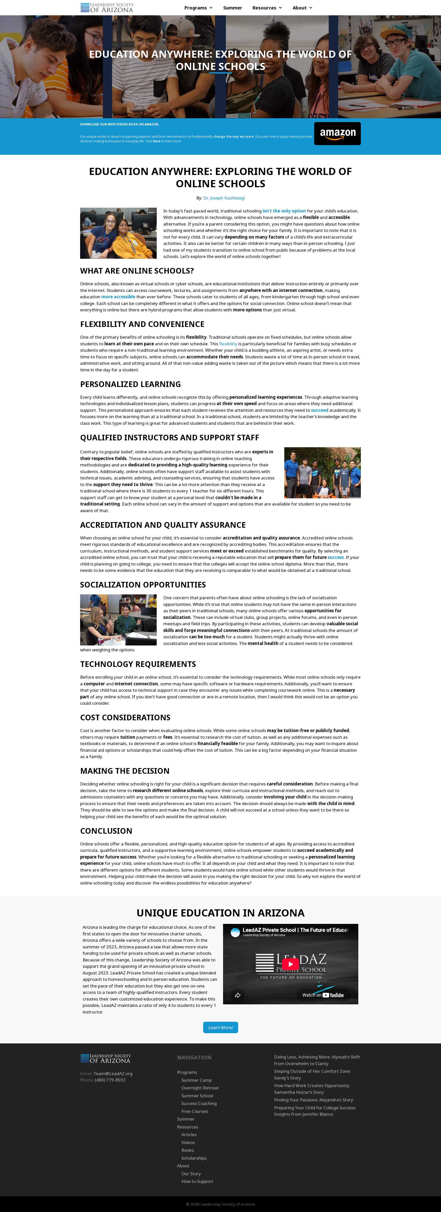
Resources (264, 8)
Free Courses (194, 1111)
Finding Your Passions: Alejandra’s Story (313, 1100)
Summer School (197, 1096)
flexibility (228, 344)
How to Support (197, 1181)
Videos (188, 1142)
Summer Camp (196, 1080)
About (300, 8)
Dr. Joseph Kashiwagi (224, 198)
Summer (232, 8)
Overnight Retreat (200, 1088)
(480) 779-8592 (110, 1080)
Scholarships (193, 1158)
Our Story (191, 1173)
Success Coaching (199, 1103)
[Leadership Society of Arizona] (107, 7)
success (336, 557)
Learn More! (220, 1027)
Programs (195, 8)
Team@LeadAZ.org (112, 1073)
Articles (189, 1134)
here (157, 141)
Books (187, 1150)
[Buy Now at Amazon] (337, 144)
